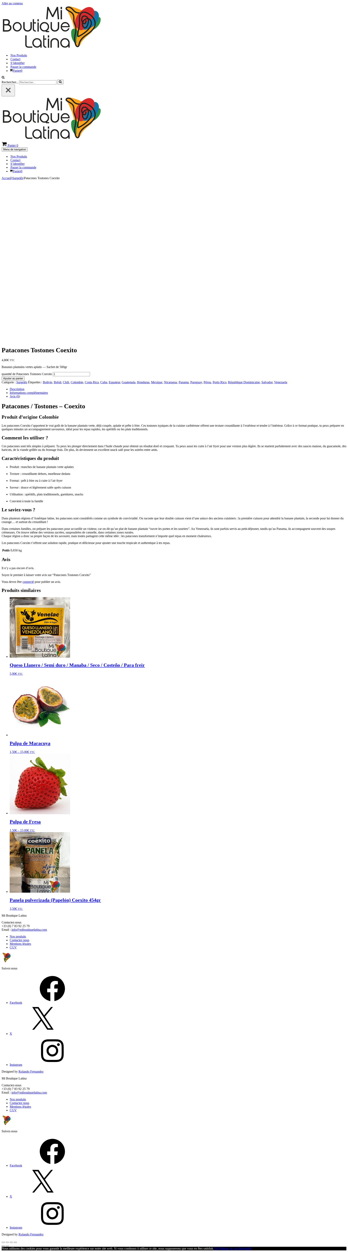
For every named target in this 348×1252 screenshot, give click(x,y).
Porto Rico (219, 382)
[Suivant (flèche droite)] (7, 1246)
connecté (28, 581)
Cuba (103, 382)
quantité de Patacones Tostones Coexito (27, 374)
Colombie (77, 382)
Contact (15, 59)
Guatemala (128, 382)
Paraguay (196, 382)
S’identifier (17, 63)
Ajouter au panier (13, 378)
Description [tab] (17, 389)
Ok (216, 1248)
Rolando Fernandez (31, 1071)
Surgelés (17, 178)
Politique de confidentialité (235, 1248)
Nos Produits (18, 55)
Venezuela (280, 382)
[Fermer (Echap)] (15, 1242)
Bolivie (47, 382)
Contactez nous (19, 940)
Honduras (143, 382)
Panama (184, 382)
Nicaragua (170, 382)
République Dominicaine (244, 382)
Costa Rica (92, 382)
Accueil (6, 178)
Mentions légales (20, 943)
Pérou (207, 382)
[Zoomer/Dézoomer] (3, 1242)
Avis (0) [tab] (15, 396)
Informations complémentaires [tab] (29, 392)
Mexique (156, 382)
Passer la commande (23, 67)
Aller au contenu (12, 3)
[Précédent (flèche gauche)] (3, 1246)
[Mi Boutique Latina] (52, 48)
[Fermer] (8, 90)
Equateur (114, 382)
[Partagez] (11, 1242)
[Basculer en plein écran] (7, 1242)
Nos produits (18, 936)
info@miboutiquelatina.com (29, 929)
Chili (66, 382)
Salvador (266, 382)
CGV (13, 947)
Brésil (57, 382)
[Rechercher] (3, 77)
